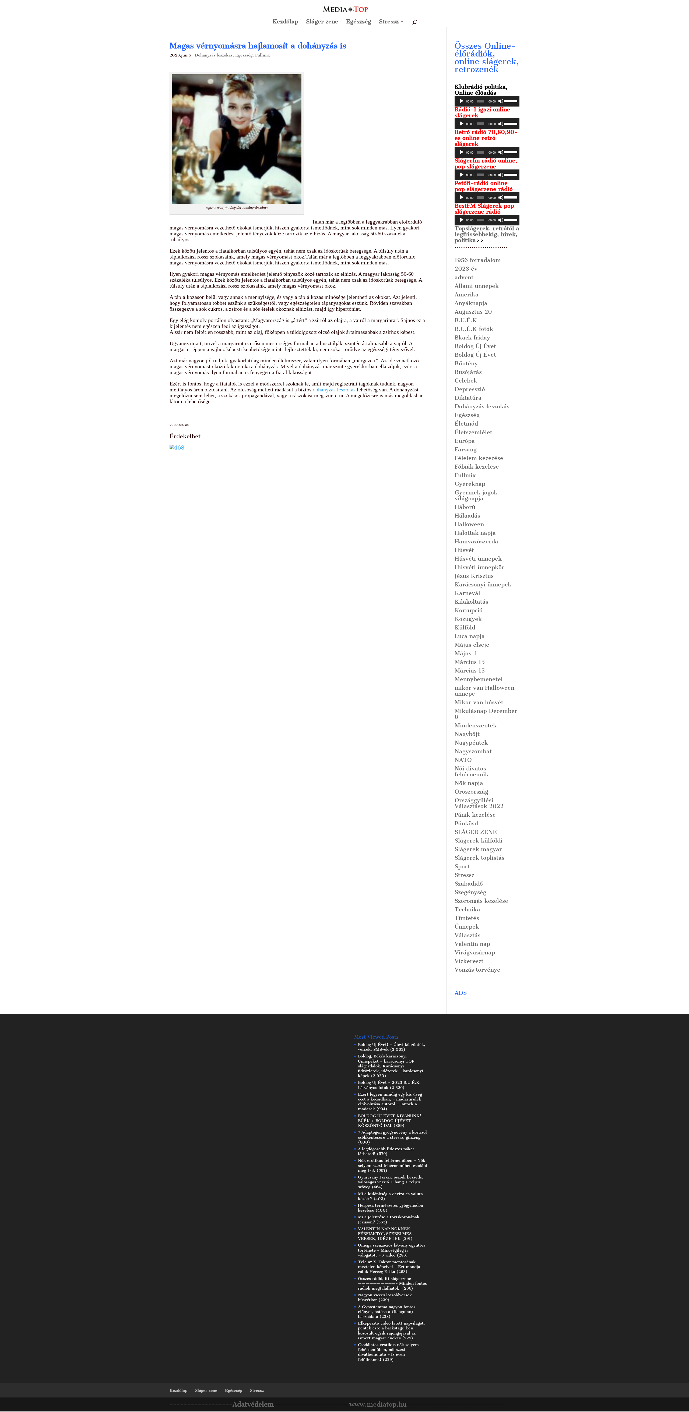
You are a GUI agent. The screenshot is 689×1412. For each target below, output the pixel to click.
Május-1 (466, 653)
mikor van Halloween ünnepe (484, 690)
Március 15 (470, 662)
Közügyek (468, 618)
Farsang (466, 449)
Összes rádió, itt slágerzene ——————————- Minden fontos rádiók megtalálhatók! (392, 1283)
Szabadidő (469, 883)
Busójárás (468, 372)
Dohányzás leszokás (214, 55)
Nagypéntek (471, 742)
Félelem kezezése (479, 458)
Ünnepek (467, 926)
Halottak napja (475, 532)
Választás (467, 935)
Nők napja (469, 783)
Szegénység (470, 892)
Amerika (467, 294)
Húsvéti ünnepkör (479, 567)
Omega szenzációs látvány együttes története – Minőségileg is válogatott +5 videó (391, 1250)
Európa (465, 440)
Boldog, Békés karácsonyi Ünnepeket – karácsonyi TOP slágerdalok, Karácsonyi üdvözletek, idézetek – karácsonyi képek (390, 1066)
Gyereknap (470, 483)
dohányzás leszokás (334, 389)
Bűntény (466, 363)
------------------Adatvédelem (222, 1404)
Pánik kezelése (475, 814)
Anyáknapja (471, 303)
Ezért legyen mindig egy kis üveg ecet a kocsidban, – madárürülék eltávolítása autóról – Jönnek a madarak (390, 1102)
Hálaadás (467, 515)
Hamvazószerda (476, 541)
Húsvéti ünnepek (478, 558)
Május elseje (472, 644)
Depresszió (470, 389)
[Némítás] (501, 101)
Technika (467, 909)
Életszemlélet (473, 432)
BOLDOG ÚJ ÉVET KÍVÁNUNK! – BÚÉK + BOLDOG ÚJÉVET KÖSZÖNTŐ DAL (391, 1120)
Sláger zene (322, 22)
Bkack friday (472, 337)
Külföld (465, 627)
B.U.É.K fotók (474, 328)
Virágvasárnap (475, 952)
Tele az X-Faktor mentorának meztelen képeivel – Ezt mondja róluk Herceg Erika (389, 1266)
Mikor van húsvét (479, 702)
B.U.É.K (466, 320)
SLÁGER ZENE (476, 832)
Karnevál (467, 593)
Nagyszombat (473, 751)
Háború (465, 507)
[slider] (510, 100)
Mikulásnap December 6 (486, 713)
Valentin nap (472, 943)
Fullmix (262, 55)
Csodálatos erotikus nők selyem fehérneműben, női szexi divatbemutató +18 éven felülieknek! (388, 1352)
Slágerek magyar (478, 849)
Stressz (389, 22)
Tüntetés (467, 918)
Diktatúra (468, 397)
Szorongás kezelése (481, 900)
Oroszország (471, 791)
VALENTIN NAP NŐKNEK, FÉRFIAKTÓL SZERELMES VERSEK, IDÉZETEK (385, 1233)
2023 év (466, 268)
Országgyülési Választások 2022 (479, 803)
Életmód (466, 423)
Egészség (358, 22)
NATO (463, 759)
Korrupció (469, 610)
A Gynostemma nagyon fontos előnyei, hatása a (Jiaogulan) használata (386, 1311)
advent (464, 277)
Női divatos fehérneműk (471, 771)
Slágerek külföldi (478, 840)
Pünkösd (466, 823)
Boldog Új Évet (475, 346)
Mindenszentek (476, 725)
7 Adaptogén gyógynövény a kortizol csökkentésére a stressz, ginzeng (392, 1134)
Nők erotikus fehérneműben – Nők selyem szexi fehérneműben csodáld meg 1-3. (392, 1165)
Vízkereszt (469, 961)
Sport (462, 866)
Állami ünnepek (477, 285)
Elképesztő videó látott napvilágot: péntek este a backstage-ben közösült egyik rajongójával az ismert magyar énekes (391, 1330)
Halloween (469, 524)
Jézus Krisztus (474, 575)
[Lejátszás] (461, 101)
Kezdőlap (285, 22)
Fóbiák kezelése (477, 466)
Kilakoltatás (471, 601)
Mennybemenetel (479, 679)
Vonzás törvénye (477, 969)
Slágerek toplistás (479, 857)
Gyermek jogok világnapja (476, 495)
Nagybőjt (467, 734)
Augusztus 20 (473, 311)
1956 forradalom (478, 260)
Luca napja (470, 636)
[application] (487, 101)
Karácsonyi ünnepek (483, 584)
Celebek (466, 380)
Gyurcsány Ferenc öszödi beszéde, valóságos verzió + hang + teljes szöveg (390, 1182)
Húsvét (464, 550)
